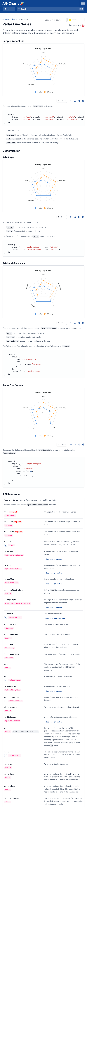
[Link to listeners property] (18, 717)
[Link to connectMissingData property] (25, 590)
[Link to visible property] (14, 764)
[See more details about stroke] (5, 617)
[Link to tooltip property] (16, 579)
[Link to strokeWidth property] (18, 624)
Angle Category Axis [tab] (28, 500)
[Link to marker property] (15, 551)
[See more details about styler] (5, 545)
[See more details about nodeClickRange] (5, 701)
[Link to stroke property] (15, 613)
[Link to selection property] (18, 686)
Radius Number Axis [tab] (47, 500)
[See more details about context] (5, 680)
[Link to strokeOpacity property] (20, 634)
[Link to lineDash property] (15, 644)
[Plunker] (83, 101)
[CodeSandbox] (79, 101)
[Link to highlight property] (18, 599)
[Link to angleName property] (16, 774)
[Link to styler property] (13, 541)
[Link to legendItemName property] (21, 798)
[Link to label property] (14, 565)
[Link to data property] (10, 751)
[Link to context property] (14, 676)
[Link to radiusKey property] (25, 531)
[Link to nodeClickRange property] (21, 697)
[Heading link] (27, 41)
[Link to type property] (19, 511)
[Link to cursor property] (13, 664)
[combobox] (75, 20)
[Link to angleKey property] (24, 521)
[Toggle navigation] (83, 3)
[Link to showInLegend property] (19, 707)
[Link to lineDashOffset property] (21, 654)
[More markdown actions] (64, 20)
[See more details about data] (5, 755)
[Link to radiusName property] (17, 786)
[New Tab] (75, 101)
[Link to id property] (8, 728)
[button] (50, 9)
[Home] (13, 3)
